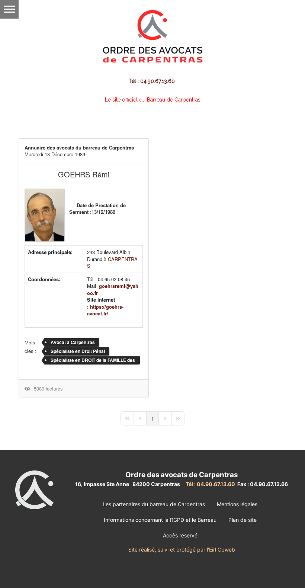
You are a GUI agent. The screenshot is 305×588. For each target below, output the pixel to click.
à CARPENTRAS (112, 263)
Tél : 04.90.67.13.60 (152, 81)
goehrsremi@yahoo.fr (112, 289)
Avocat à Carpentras (73, 342)
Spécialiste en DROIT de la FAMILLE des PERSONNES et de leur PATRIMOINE (93, 361)
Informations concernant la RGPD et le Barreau (160, 520)
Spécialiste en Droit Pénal (78, 351)
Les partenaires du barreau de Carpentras (154, 504)
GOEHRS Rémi (83, 174)
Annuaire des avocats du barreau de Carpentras (79, 147)
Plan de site (242, 520)
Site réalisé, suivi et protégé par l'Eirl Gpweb (181, 549)
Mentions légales (237, 504)
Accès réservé (180, 535)
